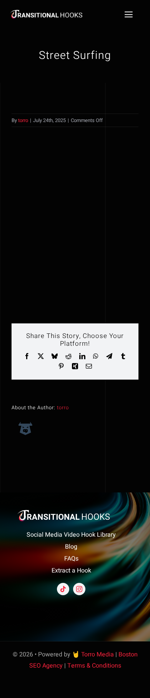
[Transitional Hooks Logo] (52, 12)
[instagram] (79, 589)
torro (23, 120)
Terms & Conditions (94, 665)
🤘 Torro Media (93, 654)
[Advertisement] (75, 225)
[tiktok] (63, 589)
